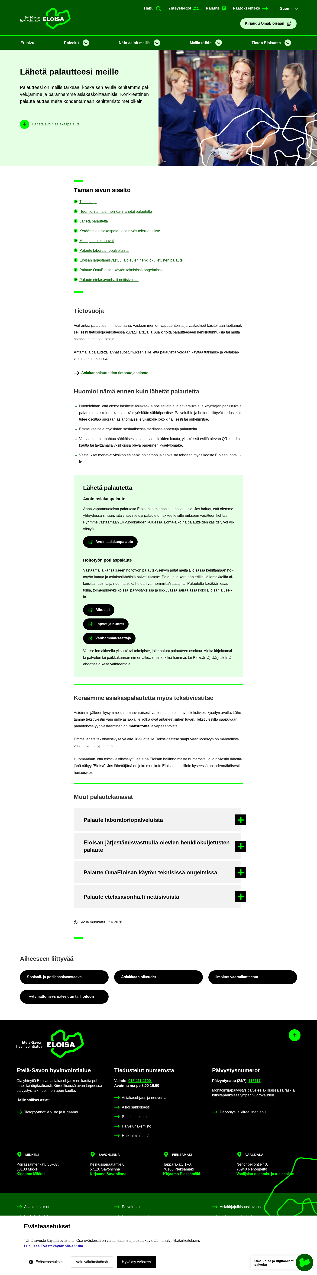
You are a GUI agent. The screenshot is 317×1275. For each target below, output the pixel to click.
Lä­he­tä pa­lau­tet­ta (93, 221)
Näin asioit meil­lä (134, 43)
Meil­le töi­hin (201, 43)
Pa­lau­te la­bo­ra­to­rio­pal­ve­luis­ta (104, 250)
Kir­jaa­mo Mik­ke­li (30, 1174)
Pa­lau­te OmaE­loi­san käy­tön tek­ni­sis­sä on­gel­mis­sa (121, 270)
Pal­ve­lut (71, 43)
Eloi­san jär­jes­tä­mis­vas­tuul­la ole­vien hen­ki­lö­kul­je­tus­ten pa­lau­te (131, 260)
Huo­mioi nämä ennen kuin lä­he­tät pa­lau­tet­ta (115, 211)
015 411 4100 (140, 1081)
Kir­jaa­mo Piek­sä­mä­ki (181, 1174)
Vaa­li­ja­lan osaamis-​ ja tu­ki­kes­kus (265, 1174)
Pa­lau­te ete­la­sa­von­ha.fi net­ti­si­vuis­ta (109, 280)
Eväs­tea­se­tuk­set (49, 1262)
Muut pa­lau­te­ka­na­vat (96, 241)
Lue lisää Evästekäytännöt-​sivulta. (54, 1246)
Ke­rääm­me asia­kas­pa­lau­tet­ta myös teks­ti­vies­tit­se (119, 231)
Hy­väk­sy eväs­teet (136, 1262)
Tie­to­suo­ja (88, 202)
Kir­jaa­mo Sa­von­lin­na (108, 1174)
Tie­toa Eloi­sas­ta (266, 43)
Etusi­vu (27, 43)
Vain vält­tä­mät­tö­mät (92, 1262)
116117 (255, 1081)
